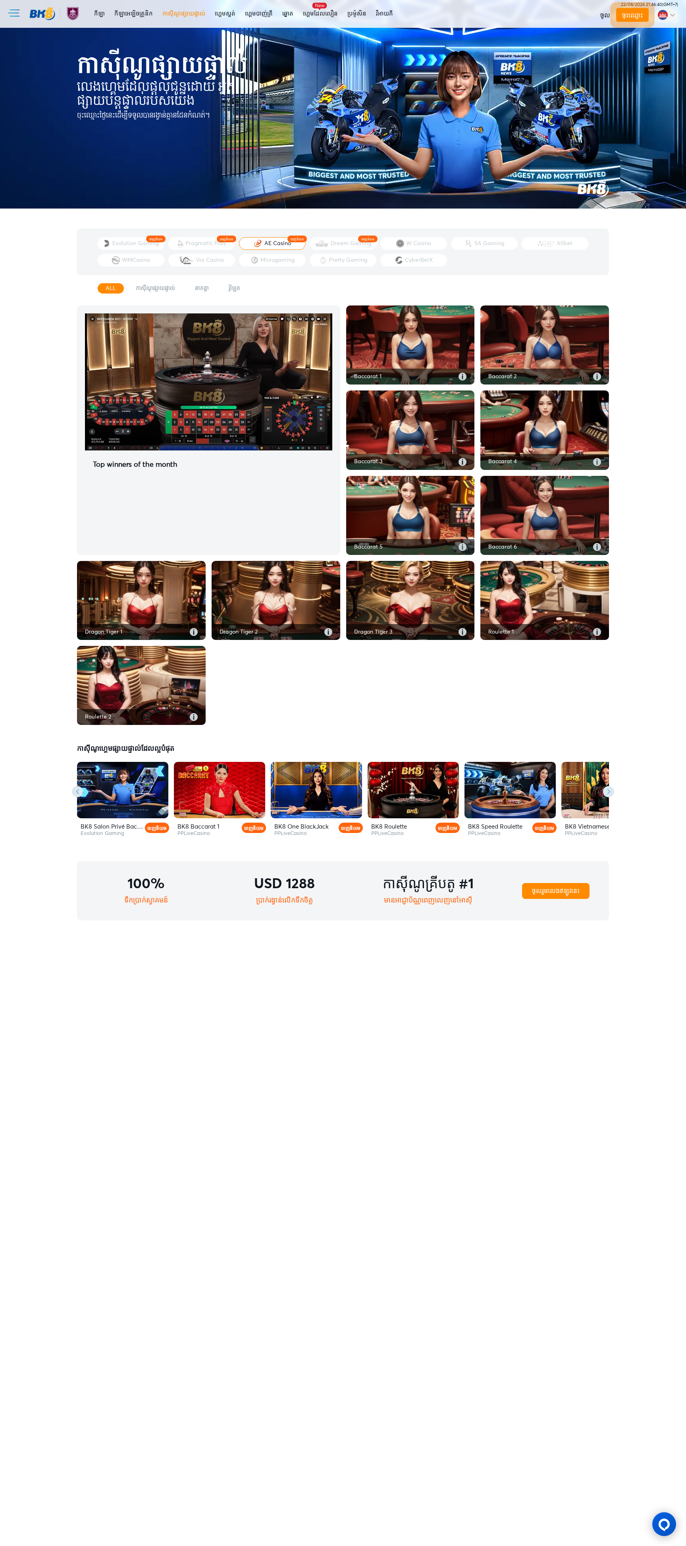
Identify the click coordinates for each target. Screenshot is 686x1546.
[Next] (608, 791)
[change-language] (666, 15)
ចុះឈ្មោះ (632, 15)
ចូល (605, 15)
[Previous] (77, 791)
